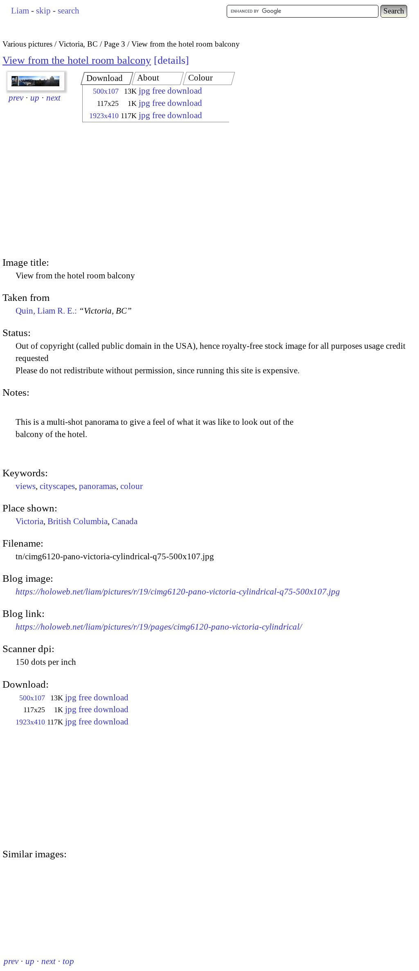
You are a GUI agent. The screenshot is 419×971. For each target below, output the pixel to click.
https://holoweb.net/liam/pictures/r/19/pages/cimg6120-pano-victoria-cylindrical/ (159, 627)
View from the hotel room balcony (76, 60)
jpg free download (170, 91)
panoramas (97, 486)
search (68, 11)
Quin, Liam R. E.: (74, 311)
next (53, 98)
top (68, 961)
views (26, 486)
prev (16, 98)
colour (131, 486)
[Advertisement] (148, 190)
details (171, 60)
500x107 (106, 91)
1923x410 (104, 116)
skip (43, 11)
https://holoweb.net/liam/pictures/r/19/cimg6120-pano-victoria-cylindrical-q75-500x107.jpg (178, 592)
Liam (20, 11)
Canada (124, 521)
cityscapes (57, 486)
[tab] (107, 78)
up (34, 98)
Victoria (29, 521)
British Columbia (77, 521)
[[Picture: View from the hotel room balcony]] (35, 81)
